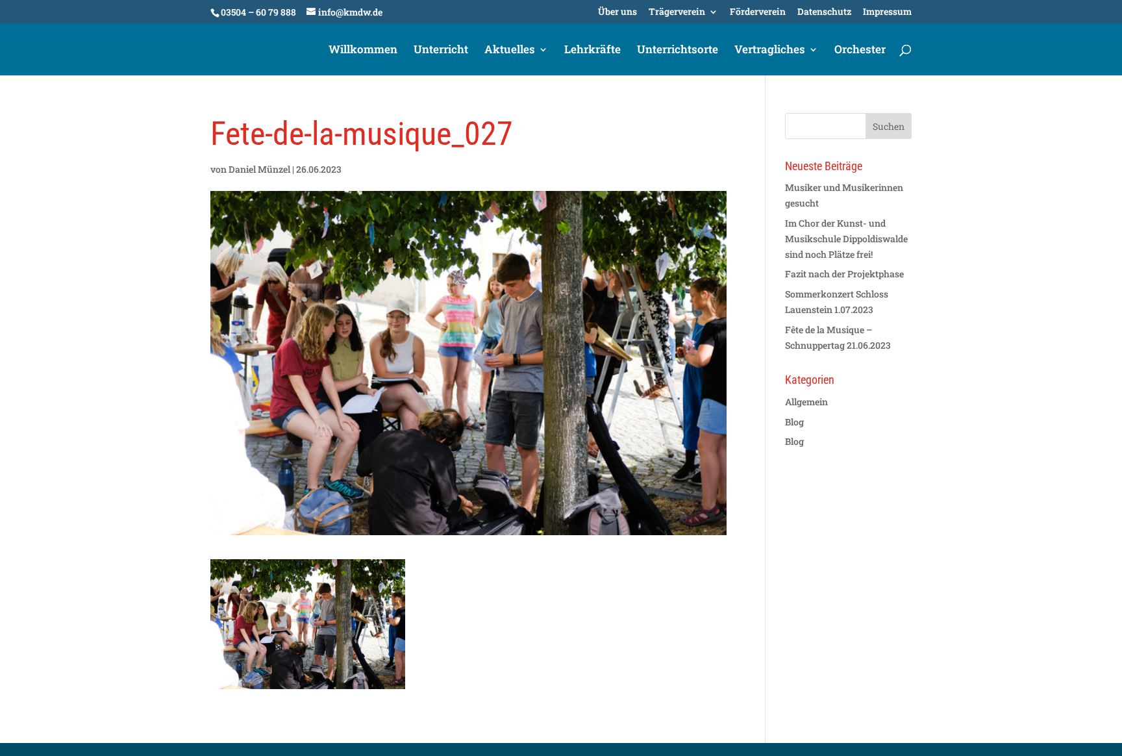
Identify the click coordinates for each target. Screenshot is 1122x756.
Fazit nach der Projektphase (844, 274)
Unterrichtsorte (677, 51)
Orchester (860, 51)
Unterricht (441, 51)
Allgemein (806, 402)
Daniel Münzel (259, 169)
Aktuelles (509, 51)
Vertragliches (769, 51)
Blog (794, 422)
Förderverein (758, 12)
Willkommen (363, 51)
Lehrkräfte (592, 51)
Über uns (617, 12)
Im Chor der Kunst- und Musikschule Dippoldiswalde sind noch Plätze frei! (846, 238)
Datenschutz (824, 12)
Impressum (887, 12)
